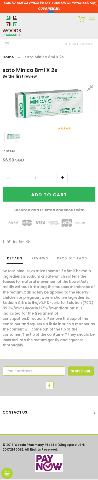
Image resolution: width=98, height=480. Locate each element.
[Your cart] (80, 20)
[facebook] (50, 385)
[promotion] (95, 4)
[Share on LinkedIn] (14, 241)
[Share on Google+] (21, 241)
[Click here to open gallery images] (91, 88)
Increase (62, 178)
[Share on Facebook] (4, 241)
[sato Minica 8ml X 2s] (14, 137)
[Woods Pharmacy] (12, 26)
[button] (8, 178)
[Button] (92, 19)
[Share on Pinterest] (28, 241)
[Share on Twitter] (9, 241)
